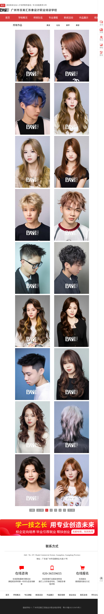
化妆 (58, 25)
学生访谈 (95, 595)
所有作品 (17, 25)
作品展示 (83, 17)
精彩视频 (61, 595)
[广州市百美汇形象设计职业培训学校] (28, 9)
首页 (7, 17)
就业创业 (72, 595)
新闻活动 (68, 17)
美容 (77, 25)
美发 (48, 25)
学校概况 (22, 17)
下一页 (71, 510)
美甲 (68, 25)
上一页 (40, 510)
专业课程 (53, 17)
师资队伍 (38, 17)
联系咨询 (83, 595)
